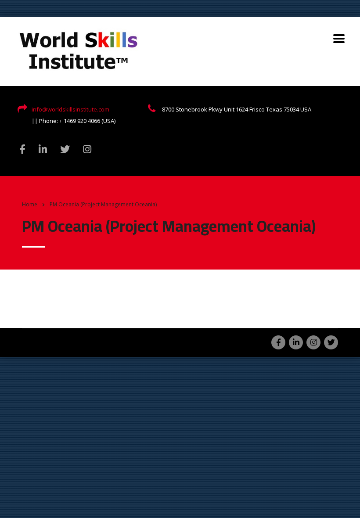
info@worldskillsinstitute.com (70, 109)
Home (29, 204)
